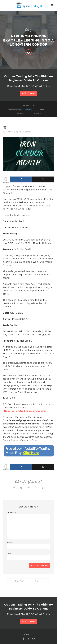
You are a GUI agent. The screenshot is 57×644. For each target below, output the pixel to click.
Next (38, 581)
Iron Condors (25, 132)
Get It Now (28, 93)
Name (9, 542)
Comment (12, 512)
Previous (19, 581)
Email (9, 553)
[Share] (21, 179)
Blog (16, 132)
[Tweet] (43, 179)
